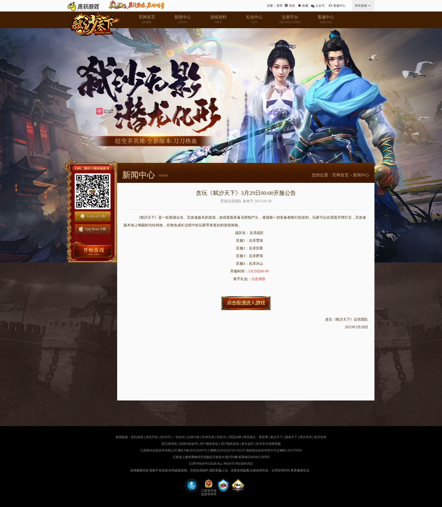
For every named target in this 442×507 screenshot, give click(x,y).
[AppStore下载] (92, 229)
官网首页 (340, 175)
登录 (280, 5)
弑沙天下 (276, 437)
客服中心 (339, 5)
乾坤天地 (208, 437)
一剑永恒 (179, 437)
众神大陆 (193, 437)
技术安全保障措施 (268, 444)
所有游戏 (361, 5)
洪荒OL (221, 437)
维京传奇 (306, 437)
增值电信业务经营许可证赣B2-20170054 (274, 450)
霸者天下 (291, 437)
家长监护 (247, 444)
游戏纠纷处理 (188, 444)
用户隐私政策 (230, 444)
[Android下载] (92, 217)
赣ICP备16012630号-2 (193, 450)
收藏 (305, 5)
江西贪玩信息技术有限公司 (158, 450)
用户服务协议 (209, 444)
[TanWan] (83, 5)
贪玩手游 (152, 437)
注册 (270, 5)
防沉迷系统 (169, 444)
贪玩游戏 (137, 437)
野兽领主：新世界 (256, 437)
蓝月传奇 (320, 437)
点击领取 (258, 279)
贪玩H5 (165, 437)
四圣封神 (235, 437)
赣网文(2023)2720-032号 (227, 450)
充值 (292, 5)
